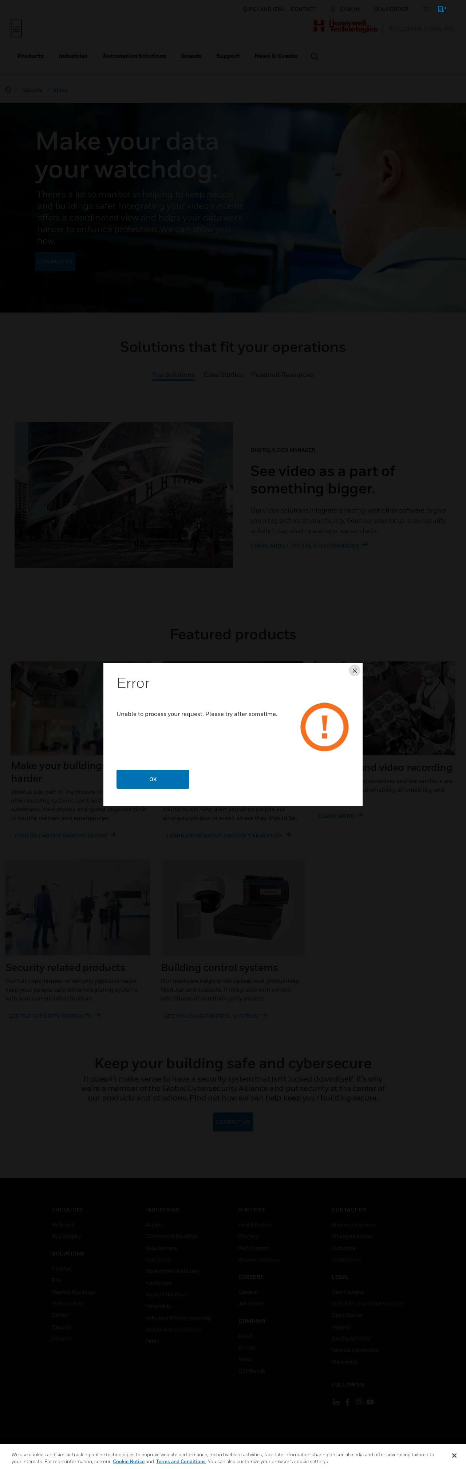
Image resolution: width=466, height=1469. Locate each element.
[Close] (454, 1456)
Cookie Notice (129, 1461)
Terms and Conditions (181, 1461)
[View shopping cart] (439, 10)
